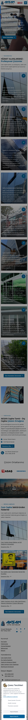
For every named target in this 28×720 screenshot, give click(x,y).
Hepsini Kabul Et (14, 716)
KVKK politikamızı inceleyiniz (10, 696)
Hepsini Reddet (14, 711)
